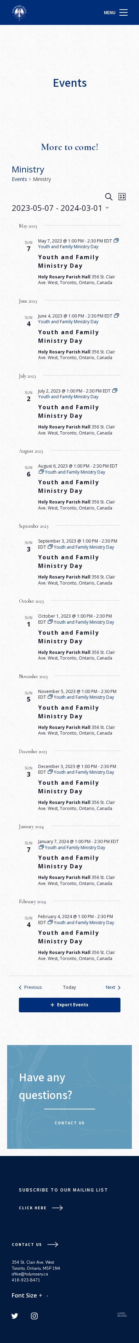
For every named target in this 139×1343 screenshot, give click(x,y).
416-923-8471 (26, 1280)
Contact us (70, 1122)
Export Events (72, 1005)
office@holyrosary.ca (30, 1274)
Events (19, 179)
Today (69, 987)
